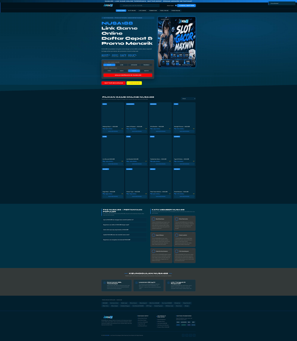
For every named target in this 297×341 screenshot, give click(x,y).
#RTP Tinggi (148, 306)
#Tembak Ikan (177, 303)
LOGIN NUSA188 (134, 83)
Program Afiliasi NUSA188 (163, 327)
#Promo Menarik (133, 303)
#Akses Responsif (143, 303)
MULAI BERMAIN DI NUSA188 (128, 75)
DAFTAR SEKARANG (114, 83)
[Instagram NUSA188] (183, 335)
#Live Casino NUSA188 (167, 303)
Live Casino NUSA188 (142, 322)
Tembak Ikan (153, 10)
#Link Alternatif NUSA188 (138, 306)
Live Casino (142, 10)
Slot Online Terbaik (142, 320)
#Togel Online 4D (186, 303)
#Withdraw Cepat (169, 306)
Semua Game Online (142, 318)
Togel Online (164, 10)
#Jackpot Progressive (158, 306)
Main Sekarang (113, 131)
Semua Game (121, 10)
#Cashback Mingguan (125, 306)
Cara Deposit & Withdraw (163, 325)
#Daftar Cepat (124, 303)
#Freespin (187, 306)
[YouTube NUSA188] (194, 335)
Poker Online (176, 10)
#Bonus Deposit (114, 306)
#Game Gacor (179, 306)
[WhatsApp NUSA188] (190, 335)
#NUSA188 (105, 303)
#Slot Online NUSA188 (154, 303)
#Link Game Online (114, 303)
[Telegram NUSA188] (186, 335)
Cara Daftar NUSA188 (162, 323)
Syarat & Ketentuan (161, 319)
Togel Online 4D (141, 324)
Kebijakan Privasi (161, 321)
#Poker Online (105, 306)
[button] (124, 220)
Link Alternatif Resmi (142, 326)
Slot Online (132, 10)
